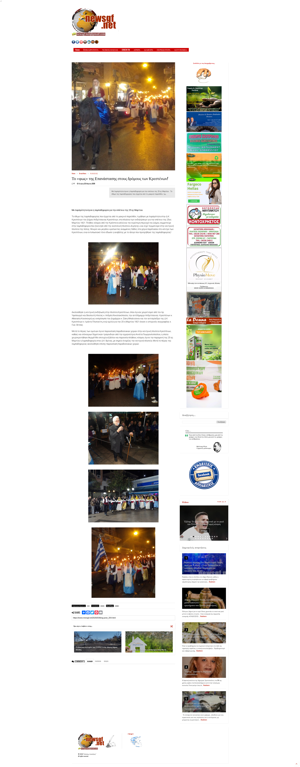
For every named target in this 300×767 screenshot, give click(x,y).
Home (77, 49)
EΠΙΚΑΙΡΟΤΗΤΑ (90, 49)
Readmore (204, 531)
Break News (82, 173)
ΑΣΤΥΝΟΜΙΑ (180, 49)
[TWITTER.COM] (77, 43)
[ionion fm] (96, 43)
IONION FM (126, 49)
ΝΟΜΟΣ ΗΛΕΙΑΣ (110, 49)
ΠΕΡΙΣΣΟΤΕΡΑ (163, 49)
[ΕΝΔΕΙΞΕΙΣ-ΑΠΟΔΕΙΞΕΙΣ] (93, 43)
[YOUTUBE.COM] (81, 43)
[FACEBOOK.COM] (73, 43)
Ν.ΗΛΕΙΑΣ (94, 173)
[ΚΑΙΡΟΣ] (89, 43)
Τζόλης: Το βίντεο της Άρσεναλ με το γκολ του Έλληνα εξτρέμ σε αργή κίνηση (204, 522)
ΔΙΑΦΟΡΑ (148, 49)
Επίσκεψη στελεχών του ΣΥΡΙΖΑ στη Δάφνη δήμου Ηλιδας (96, 648)
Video (185, 502)
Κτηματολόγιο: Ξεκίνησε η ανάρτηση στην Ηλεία (146, 649)
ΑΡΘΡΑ (137, 49)
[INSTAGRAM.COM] (85, 43)
